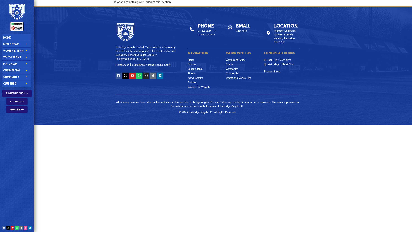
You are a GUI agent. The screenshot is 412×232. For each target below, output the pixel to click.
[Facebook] (4, 228)
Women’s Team (13, 51)
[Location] (268, 33)
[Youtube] (12, 228)
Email (243, 26)
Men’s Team (11, 44)
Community (11, 77)
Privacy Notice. (272, 71)
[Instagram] (25, 228)
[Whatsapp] (17, 228)
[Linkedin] (30, 228)
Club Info (9, 83)
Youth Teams (12, 57)
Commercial (11, 70)
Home (7, 37)
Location (286, 26)
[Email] (230, 27)
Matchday (10, 64)
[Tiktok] (21, 228)
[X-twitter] (8, 228)
